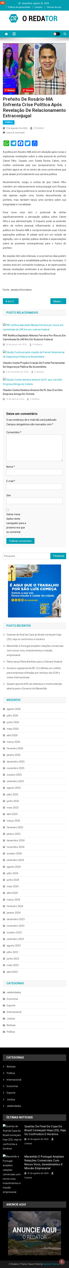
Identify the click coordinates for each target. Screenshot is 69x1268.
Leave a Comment (15, 132)
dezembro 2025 (16, 761)
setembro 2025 (15, 781)
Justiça (11, 1018)
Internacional (14, 1012)
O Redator (38, 128)
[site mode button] (56, 34)
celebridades (14, 992)
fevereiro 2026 (15, 748)
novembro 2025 (15, 768)
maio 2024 (13, 886)
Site (8, 495)
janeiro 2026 (14, 755)
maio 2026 (13, 728)
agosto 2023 (14, 945)
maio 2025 (13, 807)
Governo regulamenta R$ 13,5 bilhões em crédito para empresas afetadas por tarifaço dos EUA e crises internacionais (34, 673)
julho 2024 (12, 873)
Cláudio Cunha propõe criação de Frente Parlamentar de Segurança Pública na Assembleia (34, 364)
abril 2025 (12, 814)
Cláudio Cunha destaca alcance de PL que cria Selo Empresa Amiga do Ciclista (33, 392)
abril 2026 (12, 735)
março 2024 (13, 899)
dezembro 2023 (16, 919)
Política (8, 122)
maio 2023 (13, 965)
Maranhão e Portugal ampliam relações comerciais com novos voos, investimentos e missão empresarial (35, 651)
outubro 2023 (14, 932)
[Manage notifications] (62, 1261)
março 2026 (13, 741)
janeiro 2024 (14, 912)
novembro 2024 (15, 847)
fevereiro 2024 (15, 906)
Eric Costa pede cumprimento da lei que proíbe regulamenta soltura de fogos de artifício (13, 301)
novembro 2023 (15, 925)
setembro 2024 (15, 860)
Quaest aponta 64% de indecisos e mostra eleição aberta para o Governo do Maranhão (34, 686)
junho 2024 (13, 879)
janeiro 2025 (14, 833)
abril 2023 (12, 971)
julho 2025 (12, 794)
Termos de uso (54, 7)
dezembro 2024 (16, 840)
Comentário (13, 432)
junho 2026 (13, 722)
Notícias (11, 1025)
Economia (12, 999)
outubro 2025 (14, 774)
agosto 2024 (14, 866)
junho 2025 (13, 801)
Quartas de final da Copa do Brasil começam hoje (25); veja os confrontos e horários (34, 637)
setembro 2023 (15, 939)
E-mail (10, 481)
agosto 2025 (14, 787)
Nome (10, 466)
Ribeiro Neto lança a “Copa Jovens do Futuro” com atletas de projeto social (59, 301)
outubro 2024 (14, 853)
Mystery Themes (51, 1264)
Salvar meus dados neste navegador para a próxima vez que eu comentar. (16, 523)
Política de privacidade (19, 7)
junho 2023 (13, 958)
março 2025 (13, 820)
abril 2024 (12, 893)
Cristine (28, 1143)
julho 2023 (12, 952)
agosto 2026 (14, 709)
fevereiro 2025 (15, 827)
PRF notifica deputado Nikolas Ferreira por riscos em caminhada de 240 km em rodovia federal (34, 337)
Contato (38, 7)
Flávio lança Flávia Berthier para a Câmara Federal (34, 661)
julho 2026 (12, 715)
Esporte (11, 1005)
